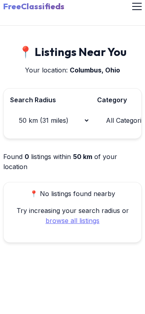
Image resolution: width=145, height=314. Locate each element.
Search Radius (33, 100)
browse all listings (72, 221)
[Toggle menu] (137, 6)
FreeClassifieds (33, 6)
